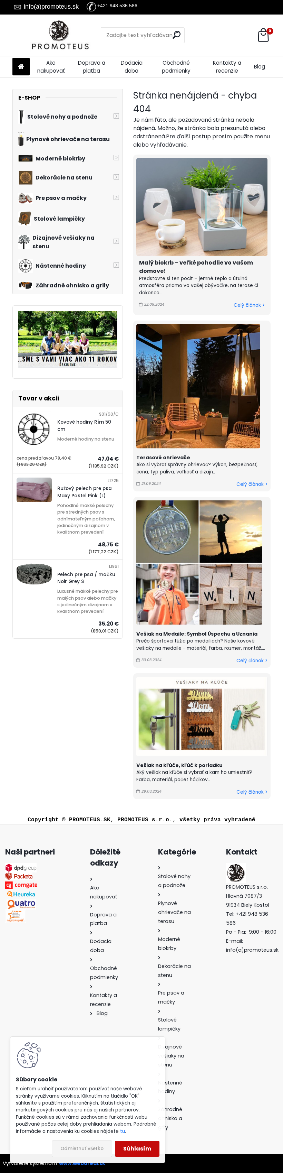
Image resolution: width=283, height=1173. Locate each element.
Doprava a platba (91, 66)
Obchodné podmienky (176, 66)
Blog (259, 66)
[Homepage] (21, 67)
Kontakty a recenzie (227, 66)
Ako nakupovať (51, 66)
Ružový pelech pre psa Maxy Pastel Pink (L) (84, 492)
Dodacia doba (132, 66)
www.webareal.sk (82, 1163)
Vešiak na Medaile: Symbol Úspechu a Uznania (196, 633)
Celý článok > (249, 305)
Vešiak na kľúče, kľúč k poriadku (179, 765)
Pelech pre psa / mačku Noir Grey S (86, 578)
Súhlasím (137, 1149)
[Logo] (59, 35)
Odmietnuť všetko (82, 1148)
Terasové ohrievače (163, 457)
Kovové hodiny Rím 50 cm (84, 425)
